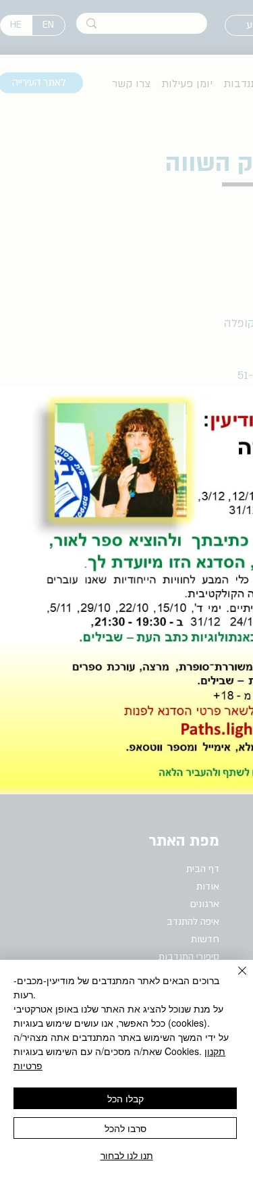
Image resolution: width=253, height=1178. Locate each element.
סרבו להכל (125, 1128)
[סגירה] (234, 979)
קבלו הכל (125, 1098)
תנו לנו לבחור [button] (127, 1155)
